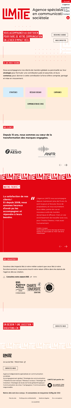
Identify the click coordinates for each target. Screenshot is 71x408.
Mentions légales (44, 398)
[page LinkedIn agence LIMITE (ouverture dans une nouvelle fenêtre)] (68, 17)
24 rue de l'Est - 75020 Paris (13, 362)
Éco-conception (57, 398)
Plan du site (12, 398)
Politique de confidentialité (27, 398)
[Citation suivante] (66, 246)
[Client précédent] (60, 165)
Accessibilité (35, 402)
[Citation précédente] (60, 246)
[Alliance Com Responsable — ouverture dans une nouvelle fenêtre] (58, 385)
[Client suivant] (66, 165)
